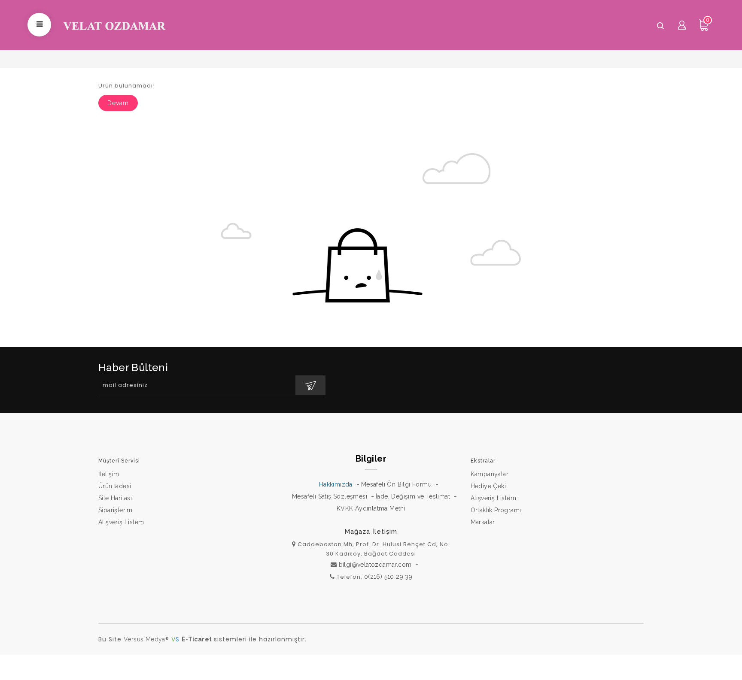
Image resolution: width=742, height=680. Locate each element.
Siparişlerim (115, 510)
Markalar (483, 522)
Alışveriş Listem (121, 522)
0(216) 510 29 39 (388, 576)
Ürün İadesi (114, 486)
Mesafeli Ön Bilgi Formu (396, 484)
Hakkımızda (336, 484)
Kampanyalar (489, 474)
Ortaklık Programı (496, 510)
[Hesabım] (682, 25)
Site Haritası (115, 498)
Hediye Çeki (488, 486)
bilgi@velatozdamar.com (375, 564)
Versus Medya (144, 639)
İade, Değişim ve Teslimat (413, 496)
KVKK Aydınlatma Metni (371, 508)
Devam (118, 103)
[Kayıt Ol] (310, 385)
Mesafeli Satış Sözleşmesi (329, 496)
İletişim (108, 474)
